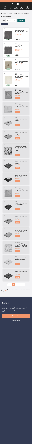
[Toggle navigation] (4, 7)
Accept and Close (16, 315)
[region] (16, 370)
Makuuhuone (10, 13)
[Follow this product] (4, 29)
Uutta (4, 13)
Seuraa (17, 98)
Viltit (11, 24)
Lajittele (3, 20)
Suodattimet (21, 20)
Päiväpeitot (4, 24)
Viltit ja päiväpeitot (18, 13)
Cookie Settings (16, 320)
